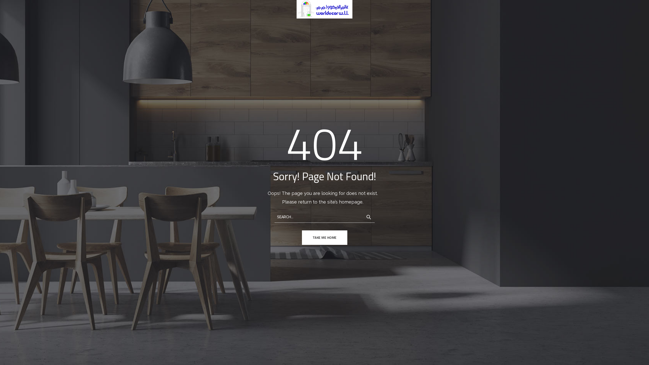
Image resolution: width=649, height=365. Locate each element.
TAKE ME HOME (325, 237)
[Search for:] (325, 216)
